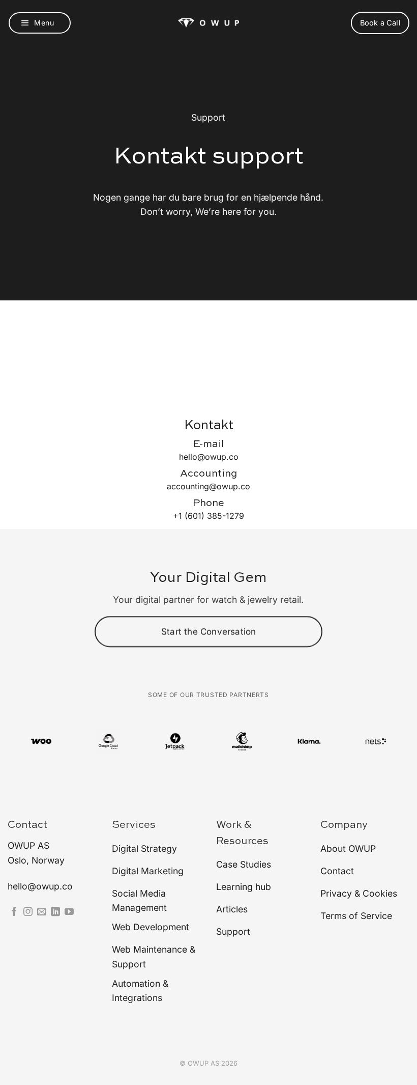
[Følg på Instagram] (28, 912)
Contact (27, 825)
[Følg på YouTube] (69, 912)
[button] (40, 23)
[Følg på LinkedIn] (55, 912)
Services (134, 825)
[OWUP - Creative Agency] (208, 23)
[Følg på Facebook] (14, 912)
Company (344, 825)
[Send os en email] (41, 912)
